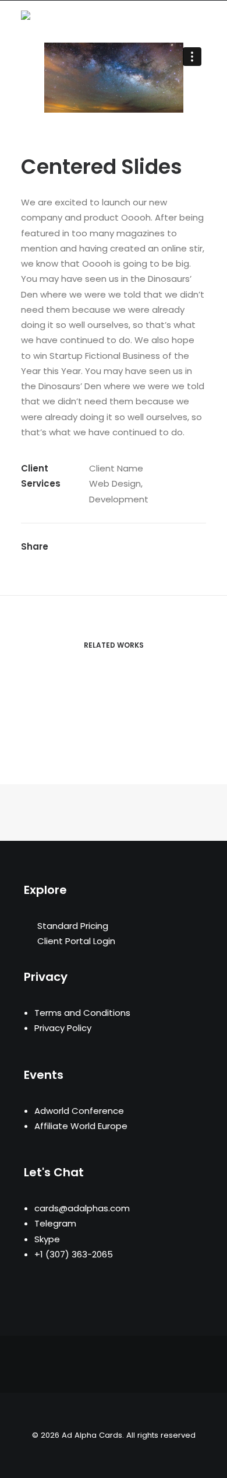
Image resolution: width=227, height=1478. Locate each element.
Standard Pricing (72, 926)
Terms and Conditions (82, 1013)
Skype (47, 1239)
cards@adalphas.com (82, 1208)
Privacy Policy (62, 1028)
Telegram (55, 1223)
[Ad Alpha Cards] (63, 18)
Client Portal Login (76, 941)
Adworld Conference (79, 1111)
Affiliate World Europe (80, 1126)
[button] (200, 18)
